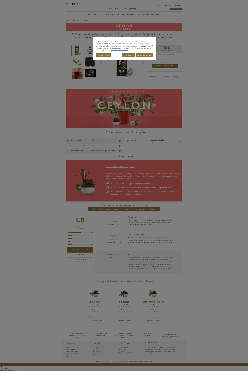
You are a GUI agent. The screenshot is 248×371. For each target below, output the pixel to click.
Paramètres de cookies (103, 55)
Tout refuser (128, 55)
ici (109, 48)
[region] (124, 48)
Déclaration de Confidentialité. (119, 50)
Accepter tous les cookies (144, 55)
